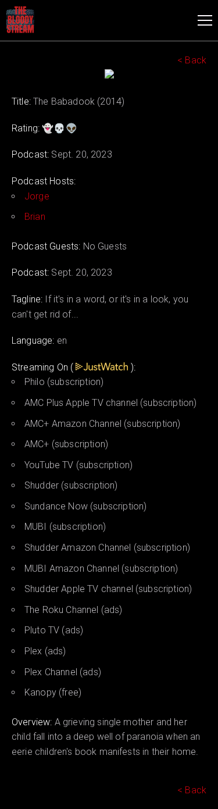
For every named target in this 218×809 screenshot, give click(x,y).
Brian (34, 216)
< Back (191, 60)
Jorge (36, 196)
